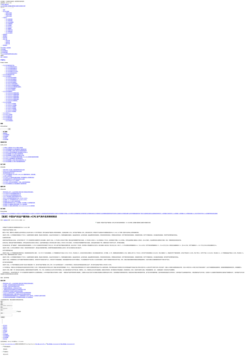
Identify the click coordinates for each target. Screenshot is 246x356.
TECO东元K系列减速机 (11, 80)
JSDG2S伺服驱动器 (187, 213)
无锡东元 (5, 327)
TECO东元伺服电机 (8, 91)
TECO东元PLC (9, 26)
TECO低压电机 (9, 19)
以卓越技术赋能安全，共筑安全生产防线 (12, 288)
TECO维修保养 (9, 31)
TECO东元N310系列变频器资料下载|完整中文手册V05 (15, 152)
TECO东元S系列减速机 (11, 79)
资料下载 (5, 39)
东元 (2, 213)
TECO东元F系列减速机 (11, 82)
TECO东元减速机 (10, 22)
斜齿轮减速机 (214, 213)
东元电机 (5, 137)
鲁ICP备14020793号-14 (40, 344)
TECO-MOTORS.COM (10, 344)
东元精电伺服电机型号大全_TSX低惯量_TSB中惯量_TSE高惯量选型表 (19, 202)
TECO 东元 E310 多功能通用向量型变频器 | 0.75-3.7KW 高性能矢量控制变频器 (20, 156)
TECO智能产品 (9, 29)
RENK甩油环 (36, 213)
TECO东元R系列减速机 (11, 77)
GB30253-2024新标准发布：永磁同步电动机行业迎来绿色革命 (17, 292)
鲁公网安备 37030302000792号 (68, 344)
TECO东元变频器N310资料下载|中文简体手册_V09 (14, 160)
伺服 (79, 213)
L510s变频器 (175, 213)
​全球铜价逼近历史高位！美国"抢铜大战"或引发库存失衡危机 (17, 294)
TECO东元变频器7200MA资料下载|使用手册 (13, 153)
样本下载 (8, 40)
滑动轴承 (26, 213)
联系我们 (5, 45)
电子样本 (201, 213)
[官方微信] (5, 4)
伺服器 (133, 213)
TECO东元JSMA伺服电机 (12, 100)
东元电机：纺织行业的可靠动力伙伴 (11, 286)
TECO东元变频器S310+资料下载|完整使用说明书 (14, 161)
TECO (4, 332)
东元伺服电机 (6, 134)
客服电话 (5, 133)
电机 (93, 213)
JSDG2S (193, 213)
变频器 (76, 213)
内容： (2, 313)
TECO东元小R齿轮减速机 (12, 83)
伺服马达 (86, 213)
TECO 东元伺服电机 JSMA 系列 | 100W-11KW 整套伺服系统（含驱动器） (19, 174)
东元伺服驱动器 (124, 213)
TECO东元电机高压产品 (9, 74)
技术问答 (5, 37)
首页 (4, 9)
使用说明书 (111, 213)
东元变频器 (5, 139)
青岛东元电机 (9, 14)
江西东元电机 (9, 16)
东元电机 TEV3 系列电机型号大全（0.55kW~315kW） (15, 199)
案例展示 (5, 36)
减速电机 (155, 213)
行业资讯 (130, 213)
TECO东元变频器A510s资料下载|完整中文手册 (13, 155)
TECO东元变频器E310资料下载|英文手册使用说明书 (15, 150)
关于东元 (5, 325)
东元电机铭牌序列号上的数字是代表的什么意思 (14, 179)
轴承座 (51, 213)
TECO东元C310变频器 (11, 108)
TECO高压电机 (9, 20)
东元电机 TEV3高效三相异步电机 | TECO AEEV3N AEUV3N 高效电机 (19, 205)
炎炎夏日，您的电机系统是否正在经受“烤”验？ (13, 285)
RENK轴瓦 (16, 213)
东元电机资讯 (169, 213)
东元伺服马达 (71, 213)
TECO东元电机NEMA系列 (12, 71)
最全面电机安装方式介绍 (8, 172)
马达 (101, 213)
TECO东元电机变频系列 (11, 69)
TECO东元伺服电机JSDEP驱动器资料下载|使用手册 (14, 149)
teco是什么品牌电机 (7, 176)
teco (67, 213)
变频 (115, 213)
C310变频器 (163, 213)
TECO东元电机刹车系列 (11, 66)
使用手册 (8, 42)
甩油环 (48, 213)
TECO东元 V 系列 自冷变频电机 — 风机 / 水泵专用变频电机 (16, 182)
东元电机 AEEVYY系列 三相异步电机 (11, 201)
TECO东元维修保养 (8, 117)
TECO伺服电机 (9, 23)
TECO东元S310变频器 (11, 106)
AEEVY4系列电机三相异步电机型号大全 (12, 196)
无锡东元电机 (9, 13)
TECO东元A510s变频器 (11, 109)
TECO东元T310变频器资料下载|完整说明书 (13, 158)
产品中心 (5, 17)
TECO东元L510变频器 (11, 111)
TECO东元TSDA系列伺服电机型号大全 (12, 195)
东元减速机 (5, 136)
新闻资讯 (5, 34)
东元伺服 (65, 213)
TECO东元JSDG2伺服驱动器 (12, 97)
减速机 (136, 213)
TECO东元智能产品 (8, 116)
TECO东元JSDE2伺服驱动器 (12, 99)
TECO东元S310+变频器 (11, 105)
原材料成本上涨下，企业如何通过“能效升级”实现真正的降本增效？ (18, 192)
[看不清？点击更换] (19, 311)
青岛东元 (5, 328)
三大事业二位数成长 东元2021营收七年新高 (13, 147)
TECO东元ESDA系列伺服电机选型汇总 (12, 193)
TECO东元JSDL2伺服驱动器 (12, 96)
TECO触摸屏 (8, 28)
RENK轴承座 (42, 213)
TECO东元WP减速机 (11, 89)
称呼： (2, 301)
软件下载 (8, 43)
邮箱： (2, 304)
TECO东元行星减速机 (11, 88)
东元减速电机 (145, 213)
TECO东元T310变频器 (11, 103)
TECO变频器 (8, 25)
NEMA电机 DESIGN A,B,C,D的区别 (11, 180)
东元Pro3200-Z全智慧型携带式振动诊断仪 (12, 171)
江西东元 (5, 330)
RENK (6, 213)
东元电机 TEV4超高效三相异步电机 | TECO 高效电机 (15, 204)
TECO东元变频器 (7, 102)
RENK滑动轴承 (9, 120)
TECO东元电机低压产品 (9, 65)
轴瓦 (4, 213)
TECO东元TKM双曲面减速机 (13, 85)
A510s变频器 (206, 213)
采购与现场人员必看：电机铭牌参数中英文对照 (14, 169)
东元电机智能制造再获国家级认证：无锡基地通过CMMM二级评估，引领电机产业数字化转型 (24, 295)
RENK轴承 (21, 213)
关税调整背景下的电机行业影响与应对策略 (13, 291)
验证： (2, 310)
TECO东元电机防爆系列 (11, 68)
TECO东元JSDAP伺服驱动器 (12, 94)
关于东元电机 (6, 11)
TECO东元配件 (9, 32)
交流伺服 (82, 213)
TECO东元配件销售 (8, 119)
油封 (46, 213)
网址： (2, 307)
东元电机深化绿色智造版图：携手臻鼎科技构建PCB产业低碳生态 (18, 297)
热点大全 (5, 338)
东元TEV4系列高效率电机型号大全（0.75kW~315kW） (15, 198)
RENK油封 (30, 213)
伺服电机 (90, 213)
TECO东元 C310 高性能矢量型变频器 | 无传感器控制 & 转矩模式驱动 (18, 177)
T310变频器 (180, 213)
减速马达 (150, 213)
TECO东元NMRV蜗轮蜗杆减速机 (13, 86)
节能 (210, 213)
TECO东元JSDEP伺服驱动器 (12, 93)
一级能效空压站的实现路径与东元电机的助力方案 (14, 289)
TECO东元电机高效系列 (11, 73)
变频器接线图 (105, 213)
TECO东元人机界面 (8, 114)
